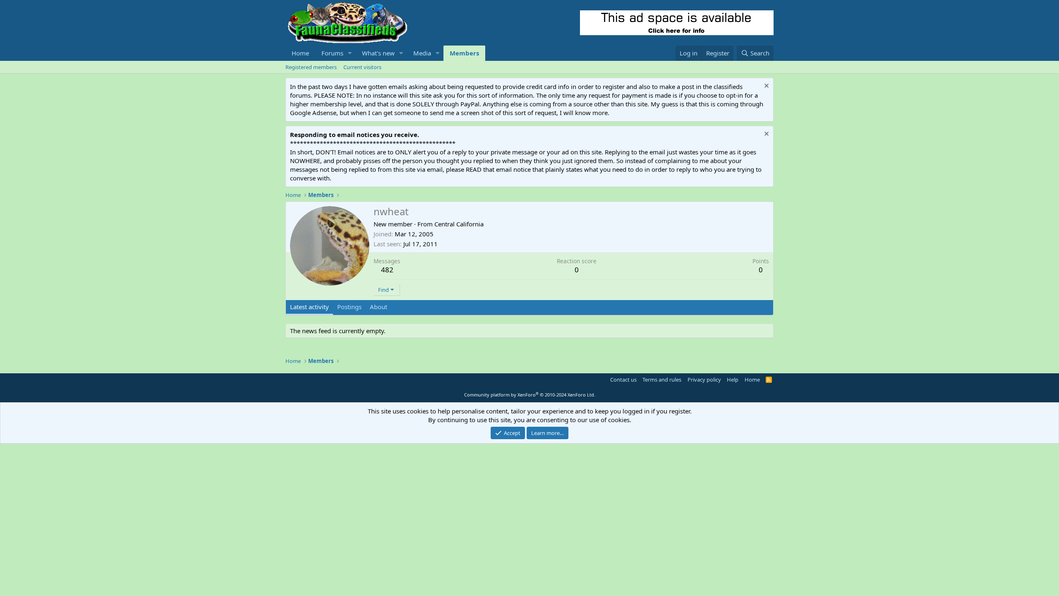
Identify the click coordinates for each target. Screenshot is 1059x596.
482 (387, 269)
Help (732, 379)
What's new (378, 53)
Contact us (623, 379)
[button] (350, 53)
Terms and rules (661, 379)
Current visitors (362, 67)
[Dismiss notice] (765, 86)
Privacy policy (704, 379)
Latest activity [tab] (309, 307)
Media (422, 53)
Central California (459, 224)
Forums (332, 53)
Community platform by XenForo (529, 395)
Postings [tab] (349, 307)
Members (464, 53)
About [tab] (378, 307)
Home (300, 53)
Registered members (311, 67)
